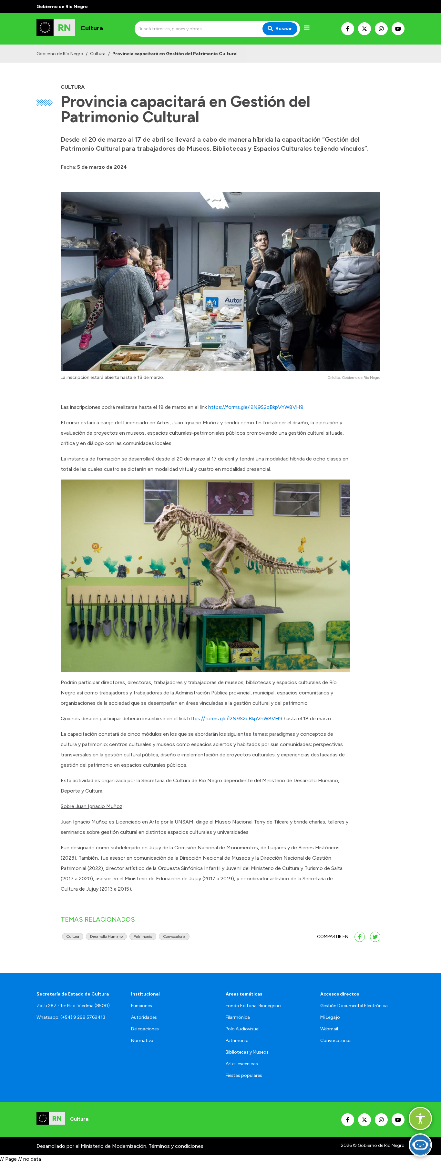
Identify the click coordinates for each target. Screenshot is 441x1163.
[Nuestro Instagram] (381, 28)
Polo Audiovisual (243, 1029)
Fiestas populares (244, 1075)
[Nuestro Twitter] (364, 28)
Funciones (141, 1005)
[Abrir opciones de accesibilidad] (420, 1118)
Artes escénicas (242, 1064)
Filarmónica (238, 1017)
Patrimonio (237, 1040)
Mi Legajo (330, 1017)
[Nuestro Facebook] (347, 28)
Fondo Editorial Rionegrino (253, 1005)
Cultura (98, 53)
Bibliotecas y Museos (247, 1052)
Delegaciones (145, 1029)
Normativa (142, 1040)
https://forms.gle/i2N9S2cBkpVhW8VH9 (255, 407)
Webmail (329, 1029)
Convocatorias (336, 1040)
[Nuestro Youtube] (398, 28)
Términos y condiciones (176, 1146)
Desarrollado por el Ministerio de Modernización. (91, 1146)
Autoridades (144, 1017)
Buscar (283, 28)
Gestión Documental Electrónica (354, 1005)
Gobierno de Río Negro (59, 53)
